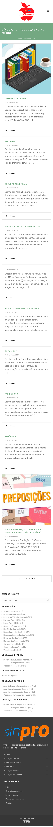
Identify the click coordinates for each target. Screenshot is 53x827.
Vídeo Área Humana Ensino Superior (18, 695)
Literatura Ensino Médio (13, 638)
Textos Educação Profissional (15, 708)
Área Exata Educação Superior (16, 689)
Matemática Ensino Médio (14, 641)
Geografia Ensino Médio (13, 626)
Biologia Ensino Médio (12, 614)
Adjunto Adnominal (16, 184)
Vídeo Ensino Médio (11, 650)
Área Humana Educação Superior (17, 692)
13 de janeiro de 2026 (12, 102)
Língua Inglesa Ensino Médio (14, 632)
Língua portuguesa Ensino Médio (16, 635)
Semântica (11, 437)
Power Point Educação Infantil (16, 660)
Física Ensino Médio (11, 623)
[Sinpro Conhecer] (26, 11)
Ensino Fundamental (12, 762)
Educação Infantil (11, 758)
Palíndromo (11, 394)
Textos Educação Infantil (13, 663)
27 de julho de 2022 (11, 536)
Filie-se (9, 787)
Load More (28, 578)
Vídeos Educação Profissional (15, 711)
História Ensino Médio (12, 629)
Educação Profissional (13, 774)
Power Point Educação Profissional (17, 705)
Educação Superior (12, 770)
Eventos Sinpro (12, 795)
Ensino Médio (29, 38)
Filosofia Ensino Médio (12, 620)
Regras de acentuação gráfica (22, 227)
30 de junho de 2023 (12, 145)
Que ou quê (11, 351)
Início (20, 38)
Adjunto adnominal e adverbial (23, 309)
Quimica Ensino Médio (12, 644)
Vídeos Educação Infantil (13, 666)
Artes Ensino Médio (11, 611)
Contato (9, 803)
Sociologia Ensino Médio (13, 647)
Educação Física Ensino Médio (15, 617)
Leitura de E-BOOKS (15, 99)
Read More (10, 131)
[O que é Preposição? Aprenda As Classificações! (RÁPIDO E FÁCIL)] (26, 499)
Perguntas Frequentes (15, 799)
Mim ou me (10, 141)
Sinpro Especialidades (14, 791)
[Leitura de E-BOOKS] (26, 69)
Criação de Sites (26, 819)
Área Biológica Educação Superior (17, 686)
